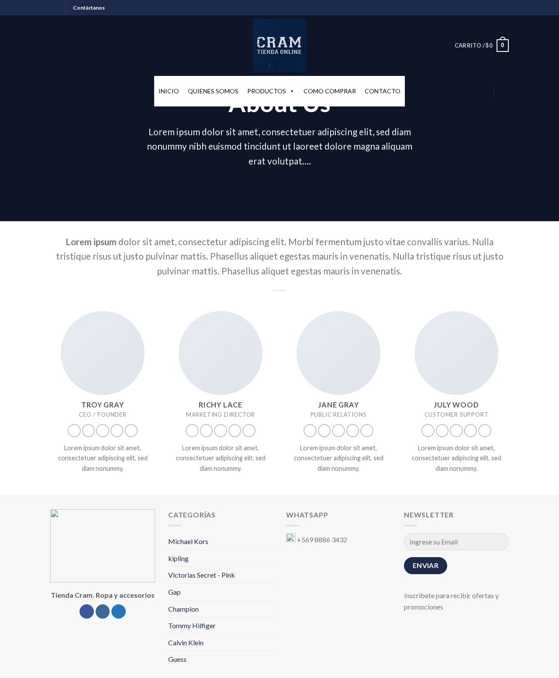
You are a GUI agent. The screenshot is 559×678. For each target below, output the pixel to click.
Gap (174, 592)
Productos (266, 91)
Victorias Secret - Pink (201, 575)
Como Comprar (330, 91)
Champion (183, 609)
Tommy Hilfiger (192, 625)
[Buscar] (505, 91)
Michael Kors (188, 541)
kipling (178, 558)
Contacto (382, 91)
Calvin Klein (186, 642)
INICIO (169, 91)
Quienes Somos (213, 91)
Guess (177, 659)
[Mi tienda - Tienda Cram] (279, 45)
